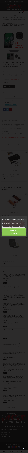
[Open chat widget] (25, 450)
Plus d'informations (6, 226)
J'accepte (14, 233)
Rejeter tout (14, 230)
